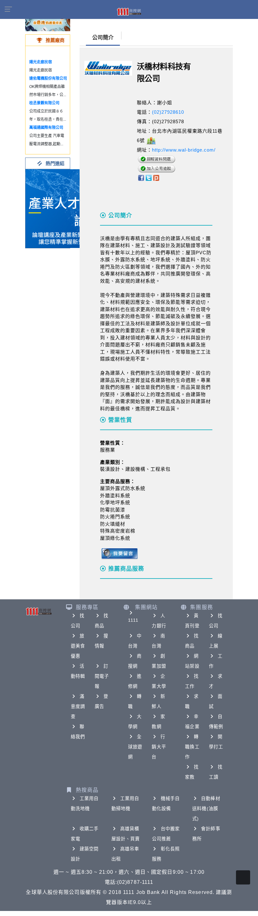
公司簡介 (103, 38)
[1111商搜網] (129, 11)
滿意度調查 (78, 706)
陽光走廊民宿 (40, 62)
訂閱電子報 (102, 676)
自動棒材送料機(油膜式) (206, 808)
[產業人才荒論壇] (64, 208)
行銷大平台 (159, 746)
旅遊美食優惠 (78, 646)
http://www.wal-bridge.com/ (184, 150)
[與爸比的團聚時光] (47, 22)
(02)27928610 (168, 112)
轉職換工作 (192, 746)
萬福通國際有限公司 (46, 127)
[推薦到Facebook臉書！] (141, 177)
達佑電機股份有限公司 (48, 78)
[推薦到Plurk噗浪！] (156, 177)
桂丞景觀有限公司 (44, 103)
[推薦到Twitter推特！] (149, 177)
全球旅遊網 (135, 746)
